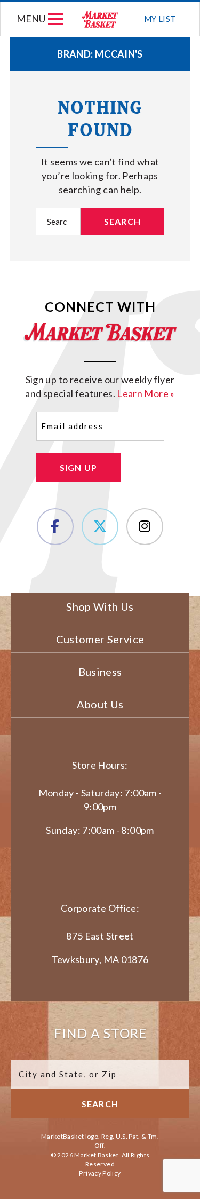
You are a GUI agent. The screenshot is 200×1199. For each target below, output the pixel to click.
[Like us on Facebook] (55, 526)
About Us (100, 704)
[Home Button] (101, 19)
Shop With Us (99, 606)
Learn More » (145, 393)
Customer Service (100, 639)
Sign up (79, 467)
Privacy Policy (100, 1173)
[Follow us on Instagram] (144, 526)
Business (100, 671)
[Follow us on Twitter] (100, 526)
